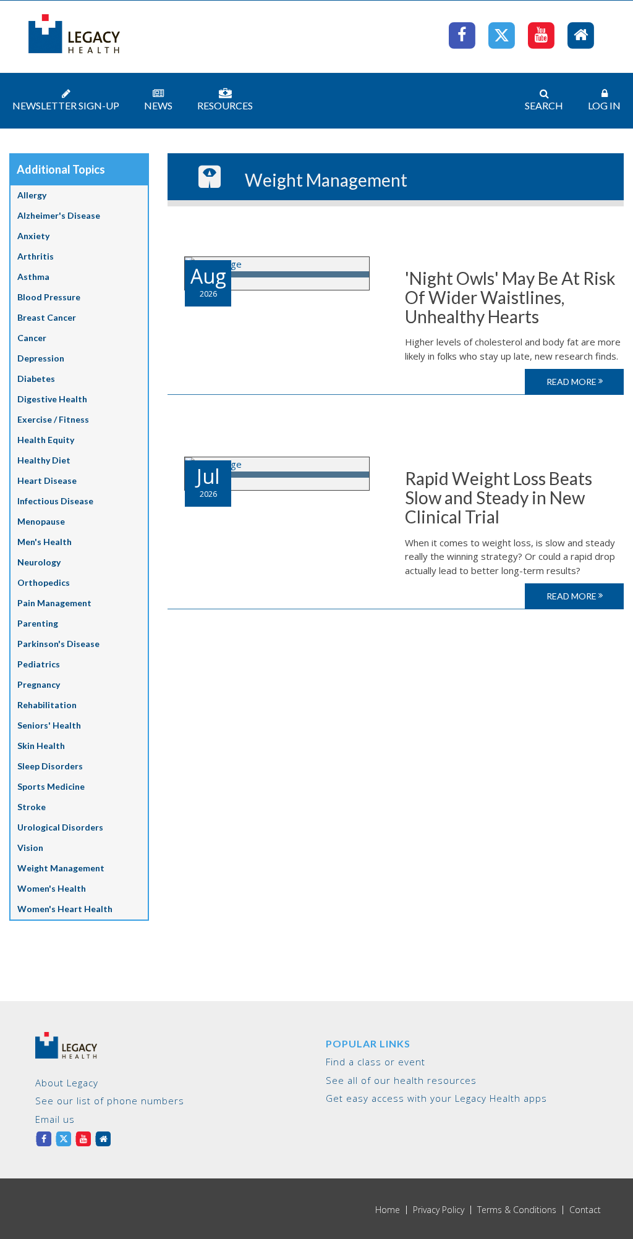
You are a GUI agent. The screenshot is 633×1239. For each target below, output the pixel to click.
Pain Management (54, 603)
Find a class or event (375, 1061)
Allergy (31, 195)
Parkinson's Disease (58, 643)
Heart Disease (47, 480)
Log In (604, 105)
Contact (585, 1210)
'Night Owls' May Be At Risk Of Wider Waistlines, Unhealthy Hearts (510, 297)
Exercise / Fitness (53, 419)
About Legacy (66, 1082)
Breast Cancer (46, 317)
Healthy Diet (43, 460)
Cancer (31, 337)
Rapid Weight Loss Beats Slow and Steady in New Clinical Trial (498, 497)
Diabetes (36, 378)
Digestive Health (52, 399)
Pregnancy (38, 684)
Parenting (37, 623)
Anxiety (33, 235)
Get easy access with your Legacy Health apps (436, 1098)
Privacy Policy (438, 1210)
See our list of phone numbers (109, 1100)
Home (387, 1210)
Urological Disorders (60, 827)
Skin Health (41, 745)
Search (544, 105)
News (158, 105)
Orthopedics (43, 582)
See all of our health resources (401, 1080)
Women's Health (51, 888)
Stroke (31, 806)
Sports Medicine (51, 786)
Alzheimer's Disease (58, 215)
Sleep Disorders (50, 766)
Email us (55, 1119)
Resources (225, 105)
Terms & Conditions (516, 1210)
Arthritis (35, 256)
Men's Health (44, 541)
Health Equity (45, 439)
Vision (30, 847)
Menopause (41, 521)
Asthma (33, 276)
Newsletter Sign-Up (65, 105)
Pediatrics (38, 664)
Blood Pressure (48, 297)
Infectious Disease (55, 501)
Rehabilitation (47, 705)
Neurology (39, 562)
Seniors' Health (49, 725)
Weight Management (60, 868)
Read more (572, 381)
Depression (40, 358)
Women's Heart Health (65, 908)
